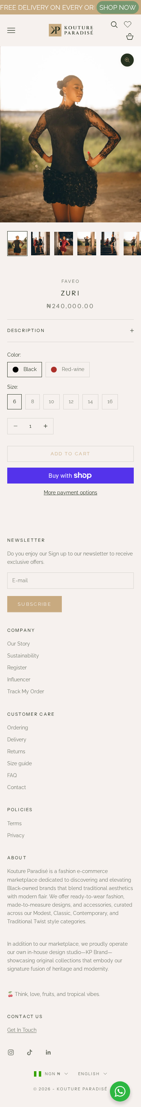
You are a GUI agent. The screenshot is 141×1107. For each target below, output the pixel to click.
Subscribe (34, 604)
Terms (14, 823)
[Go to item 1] (17, 243)
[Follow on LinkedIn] (48, 1052)
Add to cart (71, 453)
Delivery (16, 739)
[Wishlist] (128, 23)
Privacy (16, 835)
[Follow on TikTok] (29, 1052)
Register (17, 667)
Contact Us (25, 1016)
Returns (16, 751)
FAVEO (70, 281)
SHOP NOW (117, 7)
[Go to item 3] (64, 243)
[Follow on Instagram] (10, 1052)
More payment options (70, 492)
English (89, 1073)
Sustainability (23, 656)
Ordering (17, 728)
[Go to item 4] (87, 243)
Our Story (18, 644)
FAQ (12, 775)
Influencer (18, 679)
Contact (16, 787)
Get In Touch (22, 1030)
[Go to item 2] (40, 243)
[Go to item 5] (110, 243)
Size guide (19, 763)
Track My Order (25, 691)
